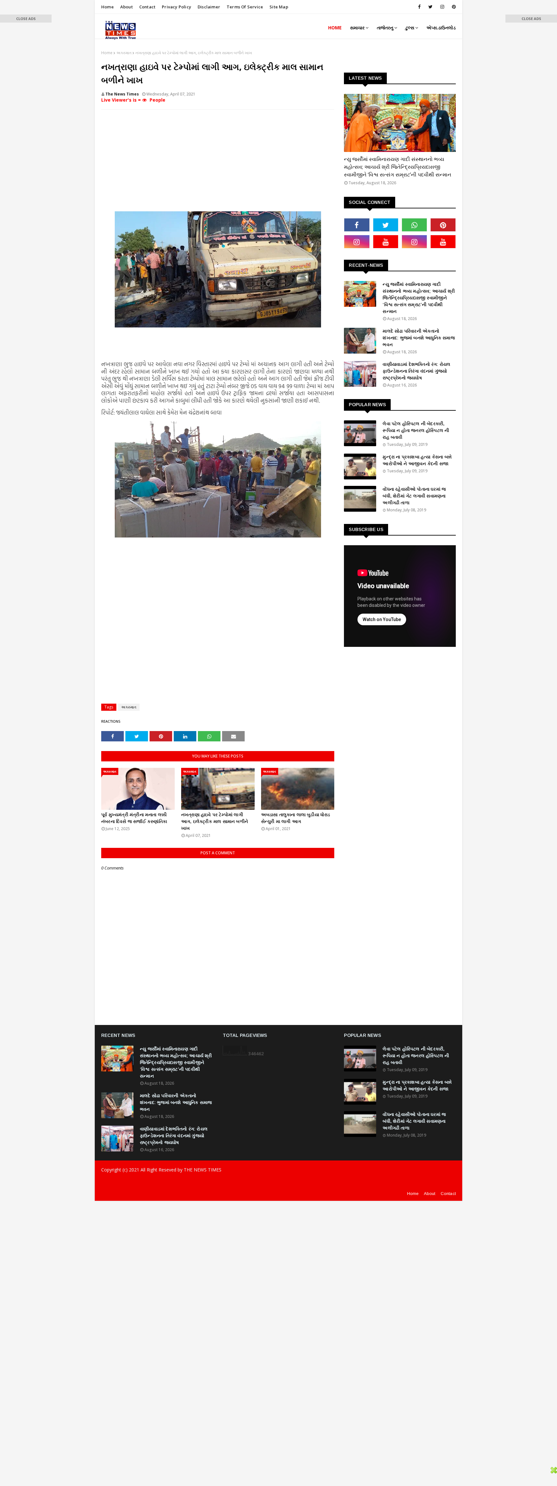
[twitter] (430, 7)
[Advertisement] (217, 161)
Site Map (278, 7)
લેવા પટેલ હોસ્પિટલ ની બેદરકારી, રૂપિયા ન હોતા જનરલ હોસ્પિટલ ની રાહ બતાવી (416, 430)
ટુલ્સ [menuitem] (410, 28)
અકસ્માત (124, 52)
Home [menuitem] (335, 28)
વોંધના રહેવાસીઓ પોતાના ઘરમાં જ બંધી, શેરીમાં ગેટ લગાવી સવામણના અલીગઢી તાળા (414, 496)
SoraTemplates (146, 1182)
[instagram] (442, 7)
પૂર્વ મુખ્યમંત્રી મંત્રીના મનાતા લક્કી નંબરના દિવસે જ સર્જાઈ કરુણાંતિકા (134, 818)
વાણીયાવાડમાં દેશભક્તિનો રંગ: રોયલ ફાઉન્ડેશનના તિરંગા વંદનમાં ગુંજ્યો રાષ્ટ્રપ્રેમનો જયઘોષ (416, 371)
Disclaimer (209, 7)
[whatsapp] (414, 225)
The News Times (122, 94)
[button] (26, 19)
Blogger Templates (212, 1182)
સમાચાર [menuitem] (357, 28)
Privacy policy (176, 7)
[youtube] (385, 241)
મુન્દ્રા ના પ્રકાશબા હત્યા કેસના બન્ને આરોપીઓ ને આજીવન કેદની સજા (417, 460)
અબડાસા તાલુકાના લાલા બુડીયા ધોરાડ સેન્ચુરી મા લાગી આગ (295, 818)
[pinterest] (453, 7)
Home (107, 7)
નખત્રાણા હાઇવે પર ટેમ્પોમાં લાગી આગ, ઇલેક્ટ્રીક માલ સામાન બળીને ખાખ (214, 821)
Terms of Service (245, 7)
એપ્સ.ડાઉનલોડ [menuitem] (441, 28)
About (126, 7)
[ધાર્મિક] (400, 123)
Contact (147, 7)
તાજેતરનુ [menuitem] (385, 28)
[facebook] (419, 7)
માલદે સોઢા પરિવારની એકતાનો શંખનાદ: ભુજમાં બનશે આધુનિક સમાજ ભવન (418, 337)
